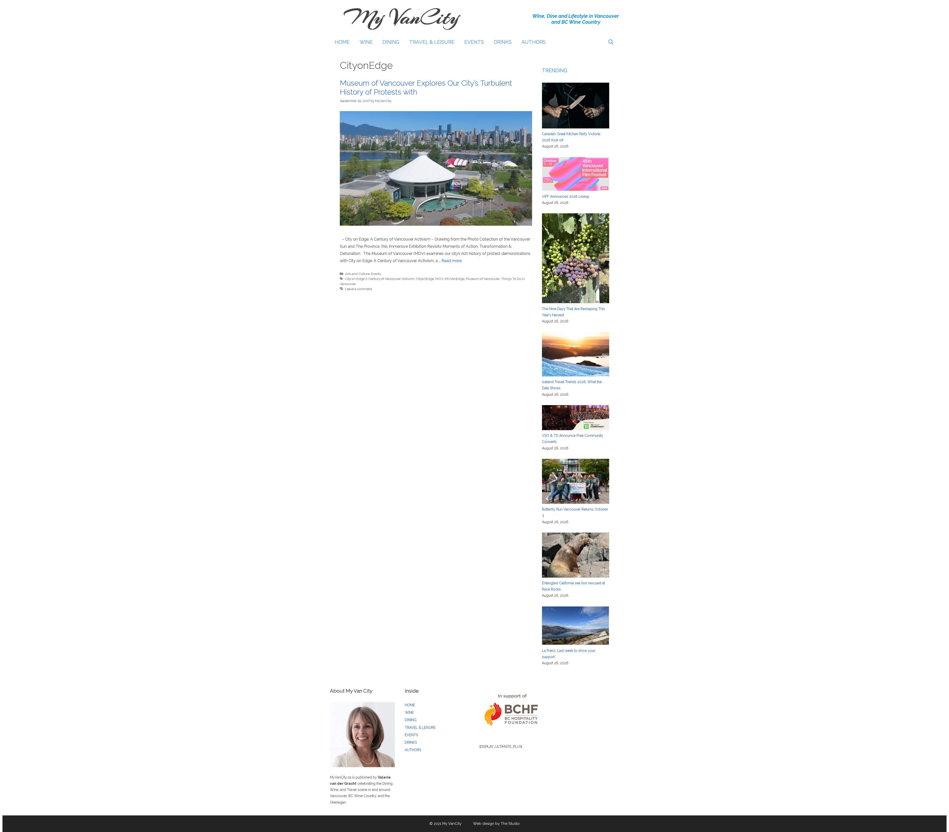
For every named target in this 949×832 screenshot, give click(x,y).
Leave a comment (358, 289)
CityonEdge (425, 279)
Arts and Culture (357, 274)
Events (376, 274)
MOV (439, 279)
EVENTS (474, 42)
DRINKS (503, 42)
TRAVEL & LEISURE (431, 42)
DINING (391, 42)
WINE (366, 42)
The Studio (510, 823)
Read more (451, 260)
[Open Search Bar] (611, 42)
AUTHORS (533, 42)
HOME (342, 42)
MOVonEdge (454, 279)
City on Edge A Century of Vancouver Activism (379, 279)
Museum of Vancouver (482, 279)
